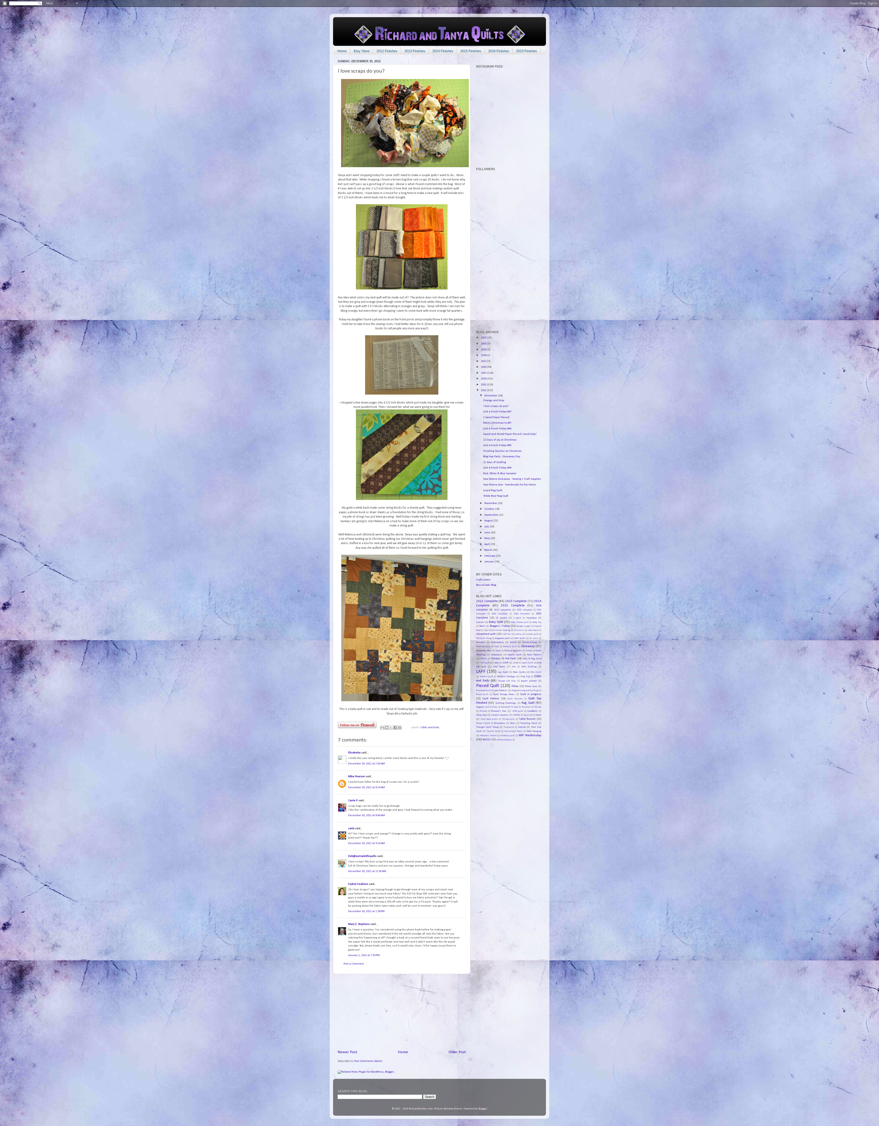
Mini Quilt (536, 672)
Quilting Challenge (505, 703)
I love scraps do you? (496, 406)
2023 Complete (522, 614)
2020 (484, 343)
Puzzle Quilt (482, 694)
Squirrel (528, 715)
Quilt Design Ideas (503, 694)
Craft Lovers (483, 579)
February (490, 556)
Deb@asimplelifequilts (362, 856)
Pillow (515, 686)
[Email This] (382, 727)
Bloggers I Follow (500, 626)
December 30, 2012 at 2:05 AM (366, 763)
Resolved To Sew (509, 707)
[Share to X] (391, 727)
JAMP (505, 662)
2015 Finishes (470, 51)
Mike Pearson (356, 776)
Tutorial (522, 727)
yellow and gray (504, 740)
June (487, 532)
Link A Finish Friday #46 (497, 428)
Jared (515, 663)
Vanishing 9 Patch (513, 731)
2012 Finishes (387, 51)
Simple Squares (499, 715)
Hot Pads (510, 658)
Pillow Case (531, 686)
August (489, 520)
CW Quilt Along (483, 638)
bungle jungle (523, 626)
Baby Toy (537, 622)
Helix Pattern (534, 654)
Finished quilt (483, 646)
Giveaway (528, 646)
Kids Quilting (529, 666)
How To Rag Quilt (532, 658)
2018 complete (524, 610)
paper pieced (529, 680)
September (491, 515)
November (491, 503)
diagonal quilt (502, 638)
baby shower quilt (520, 622)
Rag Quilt (528, 703)
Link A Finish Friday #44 (497, 467)
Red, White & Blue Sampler (499, 473)
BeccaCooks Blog (486, 585)
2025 (484, 337)
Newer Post (347, 1052)
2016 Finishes (498, 51)
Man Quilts (519, 672)
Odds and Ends (430, 727)
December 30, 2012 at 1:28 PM (366, 911)
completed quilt (486, 634)
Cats (486, 630)
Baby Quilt (496, 622)
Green (529, 650)
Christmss (519, 630)
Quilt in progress (530, 694)
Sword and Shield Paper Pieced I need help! (510, 434)
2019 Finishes (526, 51)
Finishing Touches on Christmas (502, 451)
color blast (533, 630)
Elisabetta (354, 752)
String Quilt (508, 719)
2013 (484, 384)
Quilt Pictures (515, 699)
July (487, 526)
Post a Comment (354, 963)
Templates (499, 723)
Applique (531, 617)
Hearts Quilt (514, 654)
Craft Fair (506, 634)
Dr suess (533, 638)
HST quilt (485, 663)
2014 (484, 378)
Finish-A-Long (529, 642)
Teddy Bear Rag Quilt (495, 496)
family (513, 642)
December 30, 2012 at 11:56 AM (367, 871)
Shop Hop (481, 715)
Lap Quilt (503, 672)
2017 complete (502, 609)
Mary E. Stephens (359, 924)
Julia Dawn (499, 666)
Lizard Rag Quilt (492, 490)
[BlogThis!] (386, 727)
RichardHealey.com (421, 1108)
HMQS (483, 658)
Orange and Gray (493, 400)
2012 (484, 390)
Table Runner (527, 719)
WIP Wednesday (529, 735)
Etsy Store (361, 51)
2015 (484, 373)
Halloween (496, 654)
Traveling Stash (528, 723)
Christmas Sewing (501, 630)
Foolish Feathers (358, 884)
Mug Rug (525, 676)
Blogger (482, 1108)
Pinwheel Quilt (483, 690)
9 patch (517, 618)
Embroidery (497, 642)
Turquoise (509, 727)
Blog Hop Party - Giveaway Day (501, 456)
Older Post (457, 1052)
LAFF (481, 671)
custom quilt (531, 634)
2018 (484, 355)
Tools (512, 723)
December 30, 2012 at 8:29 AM (366, 787)
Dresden (480, 642)
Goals (498, 650)
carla (351, 828)
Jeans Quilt (527, 663)
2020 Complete (499, 614)
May (487, 538)
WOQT (487, 739)
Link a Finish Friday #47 (497, 411)
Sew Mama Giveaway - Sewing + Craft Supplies (512, 479)
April (487, 544)
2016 (484, 367)
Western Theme (488, 735)
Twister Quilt (493, 731)
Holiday (495, 658)
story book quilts (489, 719)
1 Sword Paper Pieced (496, 417)
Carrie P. (353, 800)
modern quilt (486, 676)
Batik (482, 626)
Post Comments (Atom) (368, 1061)
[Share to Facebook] (395, 727)
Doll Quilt (519, 638)
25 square (501, 617)
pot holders (500, 690)
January (489, 561)
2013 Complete (516, 601)
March (488, 550)
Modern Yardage (506, 676)
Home (342, 51)
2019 (484, 349)
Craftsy (518, 634)
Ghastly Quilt (510, 646)
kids (514, 666)
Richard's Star (498, 711)
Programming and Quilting (525, 690)
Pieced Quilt (487, 686)
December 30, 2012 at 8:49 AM (366, 815)
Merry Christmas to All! (497, 423)
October (489, 509)
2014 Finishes (442, 51)
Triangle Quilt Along (487, 727)
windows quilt (507, 735)
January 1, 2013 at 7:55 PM (364, 955)
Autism (480, 622)
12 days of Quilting (494, 462)
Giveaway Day (483, 650)
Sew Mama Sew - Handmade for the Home (509, 484)
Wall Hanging (534, 731)
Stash (538, 715)
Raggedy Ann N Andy (486, 707)
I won (496, 663)
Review (537, 707)
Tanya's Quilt (483, 723)
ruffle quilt (517, 711)
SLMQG (516, 715)
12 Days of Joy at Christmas (500, 440)
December (491, 395)
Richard (483, 711)
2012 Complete (487, 601)
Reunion (526, 707)
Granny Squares (513, 650)
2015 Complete (512, 605)
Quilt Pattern (491, 698)
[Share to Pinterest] (399, 727)
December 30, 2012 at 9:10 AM (366, 843)
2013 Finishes (414, 51)
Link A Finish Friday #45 (497, 445)
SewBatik (532, 711)
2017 (484, 361)
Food (496, 646)
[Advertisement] (401, 1012)
